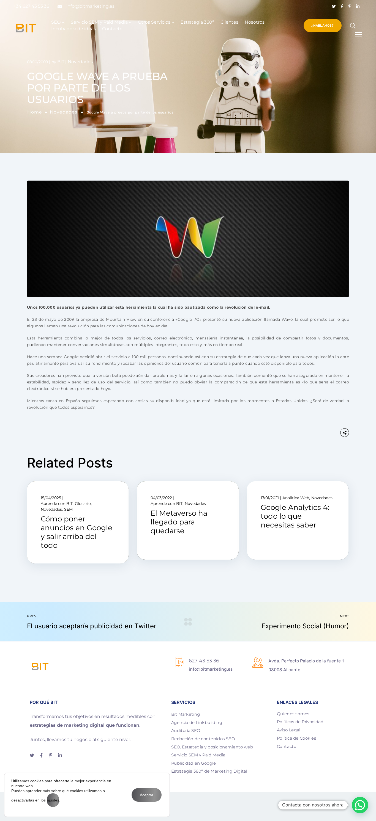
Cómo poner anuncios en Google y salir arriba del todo (76, 532)
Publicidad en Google (193, 763)
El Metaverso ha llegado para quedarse (179, 522)
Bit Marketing (185, 714)
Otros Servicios (154, 22)
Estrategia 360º (197, 22)
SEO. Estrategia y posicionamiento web (212, 746)
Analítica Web (295, 497)
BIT (60, 61)
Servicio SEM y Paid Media (99, 22)
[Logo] (25, 28)
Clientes (229, 22)
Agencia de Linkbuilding (196, 722)
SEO (56, 22)
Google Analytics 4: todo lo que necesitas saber (295, 516)
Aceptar (146, 795)
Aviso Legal (288, 729)
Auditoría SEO (185, 730)
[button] (360, 805)
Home (34, 112)
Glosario (83, 503)
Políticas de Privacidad (300, 721)
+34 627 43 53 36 (31, 6)
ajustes (53, 800)
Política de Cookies (296, 738)
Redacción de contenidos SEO (203, 738)
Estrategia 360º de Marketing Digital (209, 771)
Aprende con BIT (57, 503)
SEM (68, 509)
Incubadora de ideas (73, 28)
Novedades (63, 112)
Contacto (112, 28)
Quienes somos (293, 713)
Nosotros (255, 22)
